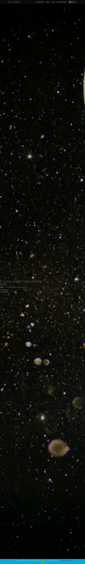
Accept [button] (42, 562)
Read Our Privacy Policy (66, 560)
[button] (44, 2)
